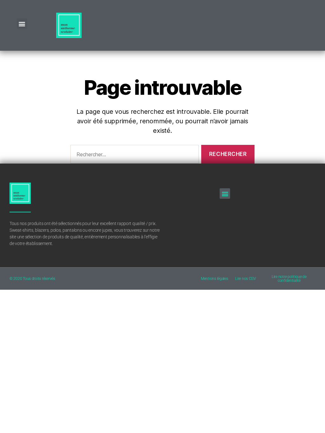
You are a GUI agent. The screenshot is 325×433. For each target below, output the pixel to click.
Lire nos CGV (245, 278)
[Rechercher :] (133, 155)
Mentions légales (214, 278)
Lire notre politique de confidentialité (289, 279)
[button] (22, 23)
